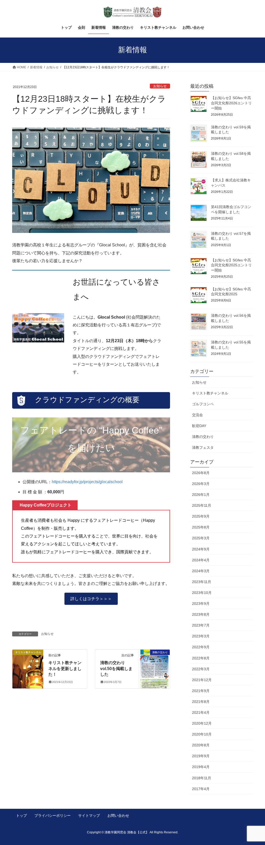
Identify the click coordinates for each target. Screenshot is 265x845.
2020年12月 (202, 723)
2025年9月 (201, 516)
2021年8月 (201, 702)
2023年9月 (201, 603)
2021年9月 (201, 691)
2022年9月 (201, 647)
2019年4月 (201, 767)
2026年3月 (201, 484)
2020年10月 (202, 734)
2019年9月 (201, 756)
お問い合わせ (118, 815)
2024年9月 (201, 549)
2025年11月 (201, 505)
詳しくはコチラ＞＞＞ (91, 599)
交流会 (197, 415)
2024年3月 (201, 571)
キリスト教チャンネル (210, 393)
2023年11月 (201, 582)
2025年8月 (201, 527)
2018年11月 (201, 778)
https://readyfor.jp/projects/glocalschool (87, 482)
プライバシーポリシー (52, 815)
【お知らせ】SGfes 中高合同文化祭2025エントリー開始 (231, 265)
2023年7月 (201, 625)
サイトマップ (89, 815)
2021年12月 (202, 680)
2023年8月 (201, 614)
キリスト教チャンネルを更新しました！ (65, 668)
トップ (21, 815)
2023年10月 (202, 593)
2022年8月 (201, 658)
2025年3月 (201, 538)
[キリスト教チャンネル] (27, 668)
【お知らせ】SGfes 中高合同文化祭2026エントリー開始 (231, 103)
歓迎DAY (199, 426)
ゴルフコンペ (203, 404)
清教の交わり (203, 437)
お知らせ (160, 86)
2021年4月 (201, 712)
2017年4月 (201, 789)
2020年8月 (201, 745)
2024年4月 (201, 560)
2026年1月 (201, 495)
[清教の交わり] (154, 668)
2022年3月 (201, 669)
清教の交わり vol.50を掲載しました (116, 668)
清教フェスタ (203, 447)
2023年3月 (201, 636)
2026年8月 (201, 473)
